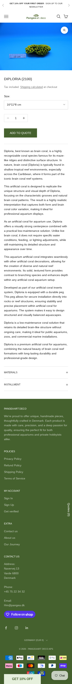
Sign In (8, 498)
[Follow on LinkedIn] (27, 628)
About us (9, 537)
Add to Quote (20, 133)
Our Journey (12, 544)
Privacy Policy (12, 458)
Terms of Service (14, 478)
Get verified (11, 511)
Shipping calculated (31, 87)
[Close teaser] (42, 673)
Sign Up (9, 504)
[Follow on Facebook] (6, 628)
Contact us (11, 531)
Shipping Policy (13, 471)
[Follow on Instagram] (16, 628)
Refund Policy (12, 465)
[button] (22, 679)
